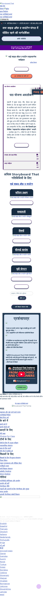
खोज (21, 298)
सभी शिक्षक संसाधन (12, 23)
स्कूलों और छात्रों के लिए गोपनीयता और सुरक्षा (14, 489)
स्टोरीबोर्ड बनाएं (21, 387)
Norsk (2, 562)
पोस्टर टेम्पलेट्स (5, 474)
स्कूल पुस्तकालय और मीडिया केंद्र (11, 463)
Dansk (3, 553)
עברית (2, 543)
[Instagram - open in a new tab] (1, 508)
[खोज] (6, 9)
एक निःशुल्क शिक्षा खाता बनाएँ (23, 48)
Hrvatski (3, 581)
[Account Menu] (4, 19)
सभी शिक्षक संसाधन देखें (21, 307)
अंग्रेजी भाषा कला (23, 23)
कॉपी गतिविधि (21, 39)
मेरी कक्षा (2, 433)
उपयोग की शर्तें (4, 483)
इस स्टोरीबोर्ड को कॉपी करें (21, 76)
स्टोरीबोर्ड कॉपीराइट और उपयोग (10, 481)
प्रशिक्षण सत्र (4, 466)
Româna (4, 570)
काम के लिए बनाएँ (5, 448)
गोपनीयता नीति (4, 486)
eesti (2, 594)
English (3, 523)
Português (4, 540)
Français (4, 529)
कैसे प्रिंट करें (4, 418)
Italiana (3, 534)
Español (3, 526)
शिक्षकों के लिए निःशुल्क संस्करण (10, 458)
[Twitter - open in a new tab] (1, 511)
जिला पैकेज (3, 460)
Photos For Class (7, 436)
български (5, 584)
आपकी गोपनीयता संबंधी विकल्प (10, 494)
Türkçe (3, 564)
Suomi (3, 559)
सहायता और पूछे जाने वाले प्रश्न (10, 412)
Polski (2, 567)
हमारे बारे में (3, 424)
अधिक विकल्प (33, 62)
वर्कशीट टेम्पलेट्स (5, 471)
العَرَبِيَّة (2, 545)
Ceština (3, 573)
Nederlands (5, 537)
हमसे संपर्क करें (5, 427)
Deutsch (4, 532)
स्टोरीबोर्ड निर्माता (5, 415)
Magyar (3, 578)
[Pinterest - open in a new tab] (1, 514)
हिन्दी (1, 548)
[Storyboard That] (7, 3)
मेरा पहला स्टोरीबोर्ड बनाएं (21, 403)
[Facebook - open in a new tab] (1, 504)
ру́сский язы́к (6, 551)
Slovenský (4, 575)
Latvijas (3, 592)
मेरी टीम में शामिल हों (6, 451)
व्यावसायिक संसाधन (6, 445)
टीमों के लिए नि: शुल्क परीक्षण (9, 443)
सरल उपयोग (4, 492)
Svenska (4, 556)
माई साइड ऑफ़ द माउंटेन (36, 23)
